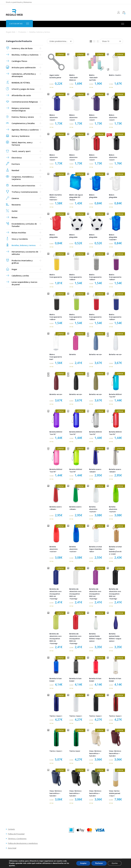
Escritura (16, 164)
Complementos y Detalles (23, 123)
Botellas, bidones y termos (24, 245)
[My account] (118, 13)
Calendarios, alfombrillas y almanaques (24, 75)
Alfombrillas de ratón (21, 95)
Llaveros (15, 198)
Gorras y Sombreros (20, 136)
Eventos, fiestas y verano (23, 117)
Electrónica (17, 157)
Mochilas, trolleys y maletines (25, 55)
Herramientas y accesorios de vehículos (25, 252)
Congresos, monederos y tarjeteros (23, 178)
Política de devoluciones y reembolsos (23, 843)
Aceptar (83, 863)
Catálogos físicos (19, 61)
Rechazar (99, 863)
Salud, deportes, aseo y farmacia (22, 143)
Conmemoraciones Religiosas (25, 102)
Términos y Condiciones (17, 839)
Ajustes (115, 863)
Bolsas (14, 217)
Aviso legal (12, 848)
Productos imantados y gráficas (22, 261)
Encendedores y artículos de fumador (24, 225)
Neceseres (16, 204)
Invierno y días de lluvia (22, 48)
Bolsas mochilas (19, 232)
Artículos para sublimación (24, 67)
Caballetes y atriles (20, 275)
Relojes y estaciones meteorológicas (21, 109)
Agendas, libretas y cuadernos (25, 129)
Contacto (11, 829)
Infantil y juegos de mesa (23, 89)
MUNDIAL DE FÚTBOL (21, 82)
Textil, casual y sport (21, 151)
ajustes (12, 865)
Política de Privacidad (16, 834)
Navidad (15, 170)
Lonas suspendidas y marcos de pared (24, 283)
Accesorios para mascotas (23, 185)
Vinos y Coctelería (20, 239)
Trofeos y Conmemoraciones (25, 192)
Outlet (15, 211)
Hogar (14, 269)
